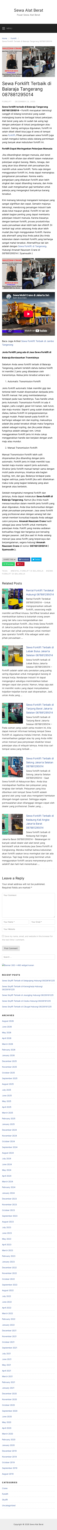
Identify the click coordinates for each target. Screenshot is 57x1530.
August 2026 (8, 1021)
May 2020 (6, 1422)
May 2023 (6, 1239)
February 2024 (8, 1187)
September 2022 (9, 1284)
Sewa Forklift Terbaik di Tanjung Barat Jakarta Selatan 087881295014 (40, 708)
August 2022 (8, 1290)
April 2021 (6, 1370)
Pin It (21, 564)
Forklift (14, 38)
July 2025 (6, 1090)
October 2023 (8, 1210)
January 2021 (8, 1388)
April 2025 (6, 1107)
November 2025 (9, 1067)
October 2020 (8, 1405)
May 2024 (6, 1170)
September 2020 (9, 1411)
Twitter (37, 559)
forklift (11, 135)
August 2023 (8, 1221)
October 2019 (8, 1462)
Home (4, 38)
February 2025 (8, 1118)
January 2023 (8, 1262)
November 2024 (9, 1135)
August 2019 (8, 1474)
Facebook (25, 559)
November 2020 (9, 1399)
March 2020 (7, 1434)
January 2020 (8, 1445)
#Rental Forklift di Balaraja (27, 571)
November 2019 (9, 1456)
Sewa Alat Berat (28, 10)
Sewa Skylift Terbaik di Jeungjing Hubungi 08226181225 (28, 995)
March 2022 (7, 1313)
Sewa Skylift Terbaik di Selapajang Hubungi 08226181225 (28, 980)
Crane (4, 1488)
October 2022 (8, 1279)
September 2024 (9, 1147)
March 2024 (7, 1181)
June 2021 (6, 1359)
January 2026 (8, 1055)
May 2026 (6, 1032)
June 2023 (7, 1233)
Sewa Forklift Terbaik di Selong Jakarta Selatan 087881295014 (40, 762)
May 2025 (6, 1101)
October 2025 (8, 1072)
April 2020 (6, 1428)
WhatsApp (9, 564)
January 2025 (8, 1124)
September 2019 (9, 1468)
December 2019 (9, 1451)
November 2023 (9, 1204)
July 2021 (6, 1353)
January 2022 (8, 1325)
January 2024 (8, 1193)
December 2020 (9, 1393)
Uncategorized (8, 1505)
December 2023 (9, 1198)
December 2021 (9, 1330)
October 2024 (8, 1141)
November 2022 (9, 1273)
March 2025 (7, 1112)
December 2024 (9, 1130)
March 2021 (7, 1376)
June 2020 (7, 1416)
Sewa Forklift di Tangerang (32, 246)
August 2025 (8, 1084)
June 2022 (7, 1302)
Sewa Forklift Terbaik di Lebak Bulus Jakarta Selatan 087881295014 (40, 651)
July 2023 (6, 1227)
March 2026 (7, 1044)
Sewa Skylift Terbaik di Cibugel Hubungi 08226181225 (27, 1006)
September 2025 (9, 1078)
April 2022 (6, 1307)
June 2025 (7, 1095)
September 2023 (9, 1216)
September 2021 (9, 1348)
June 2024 (7, 1164)
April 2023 (6, 1244)
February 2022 (8, 1319)
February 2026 (8, 1049)
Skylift (5, 1499)
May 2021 (6, 1365)
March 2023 (7, 1250)
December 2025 (9, 1061)
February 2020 (8, 1439)
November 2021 (9, 1336)
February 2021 (8, 1382)
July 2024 (6, 1158)
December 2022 (9, 1267)
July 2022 (6, 1296)
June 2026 (7, 1026)
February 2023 (8, 1256)
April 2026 (6, 1038)
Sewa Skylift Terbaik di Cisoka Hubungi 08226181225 (26, 1001)
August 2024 (8, 1153)
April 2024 (6, 1176)
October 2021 (8, 1342)
